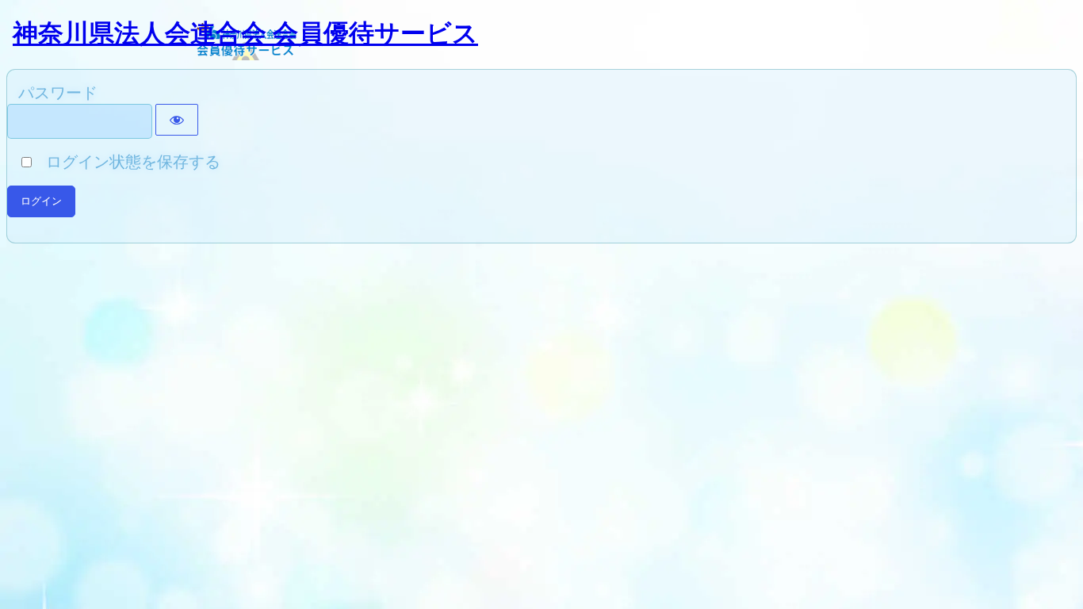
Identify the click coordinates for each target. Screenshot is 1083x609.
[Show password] (176, 120)
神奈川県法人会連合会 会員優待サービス (245, 33)
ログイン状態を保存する (127, 161)
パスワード (58, 93)
